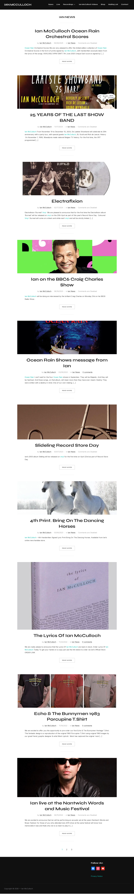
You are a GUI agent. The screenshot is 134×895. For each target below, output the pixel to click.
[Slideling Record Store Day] (67, 406)
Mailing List (113, 4)
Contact (124, 4)
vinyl (49, 215)
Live (58, 4)
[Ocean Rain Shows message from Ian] (67, 322)
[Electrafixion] (67, 163)
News (50, 4)
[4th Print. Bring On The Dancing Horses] (67, 483)
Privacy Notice (96, 876)
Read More (67, 61)
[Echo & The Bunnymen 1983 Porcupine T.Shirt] (67, 676)
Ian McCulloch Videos (88, 4)
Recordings (68, 4)
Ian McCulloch (17, 4)
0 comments (87, 372)
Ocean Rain (29, 48)
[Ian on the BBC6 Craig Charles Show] (67, 241)
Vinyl (44, 212)
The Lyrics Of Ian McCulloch (67, 635)
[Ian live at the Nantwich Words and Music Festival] (67, 759)
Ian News (71, 43)
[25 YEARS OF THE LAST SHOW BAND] (67, 77)
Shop (103, 4)
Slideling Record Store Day (67, 445)
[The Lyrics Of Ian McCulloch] (67, 563)
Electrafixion (67, 201)
